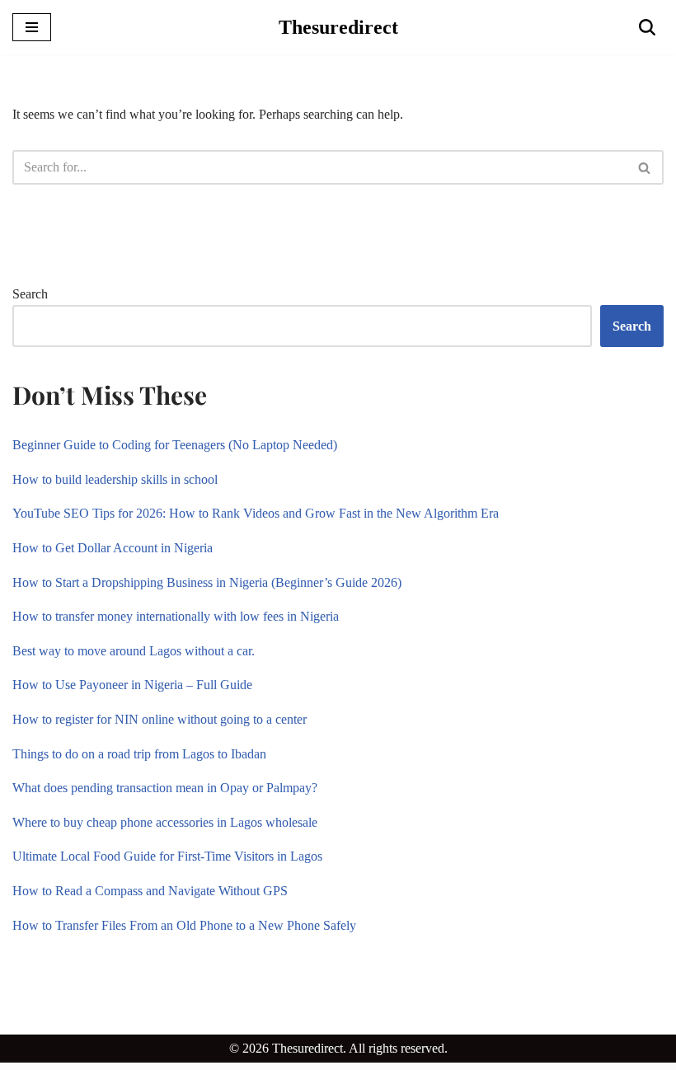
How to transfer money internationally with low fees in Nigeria (175, 616)
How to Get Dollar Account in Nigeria (112, 548)
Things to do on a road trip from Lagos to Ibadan (139, 754)
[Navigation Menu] (31, 27)
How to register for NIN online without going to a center (159, 719)
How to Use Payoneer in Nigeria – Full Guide (132, 685)
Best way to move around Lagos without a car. (133, 651)
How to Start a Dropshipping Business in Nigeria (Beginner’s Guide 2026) (206, 582)
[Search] (647, 27)
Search (30, 294)
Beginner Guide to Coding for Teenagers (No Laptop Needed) (174, 445)
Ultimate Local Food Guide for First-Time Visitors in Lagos (167, 856)
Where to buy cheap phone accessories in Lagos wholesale (164, 822)
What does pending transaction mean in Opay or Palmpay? (164, 788)
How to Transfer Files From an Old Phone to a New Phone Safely (184, 925)
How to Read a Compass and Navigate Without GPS (153, 891)
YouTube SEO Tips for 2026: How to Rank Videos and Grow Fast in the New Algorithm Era (255, 513)
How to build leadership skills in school (115, 479)
